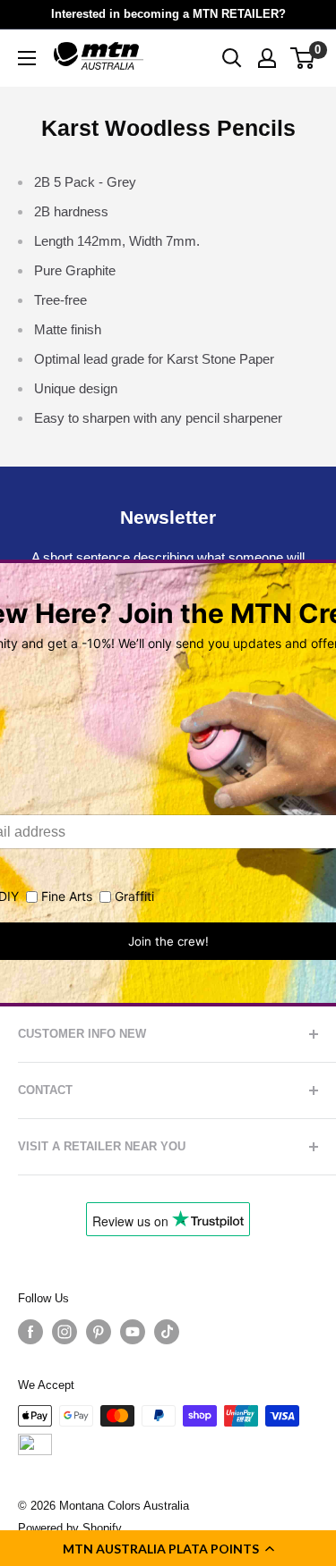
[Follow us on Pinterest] (98, 1331)
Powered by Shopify (70, 1528)
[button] (168, 1548)
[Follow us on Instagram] (64, 1331)
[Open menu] (27, 58)
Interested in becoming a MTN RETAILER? (168, 14)
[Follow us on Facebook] (30, 1331)
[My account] (267, 58)
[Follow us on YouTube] (132, 1331)
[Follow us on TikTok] (166, 1331)
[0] (303, 58)
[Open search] (232, 58)
